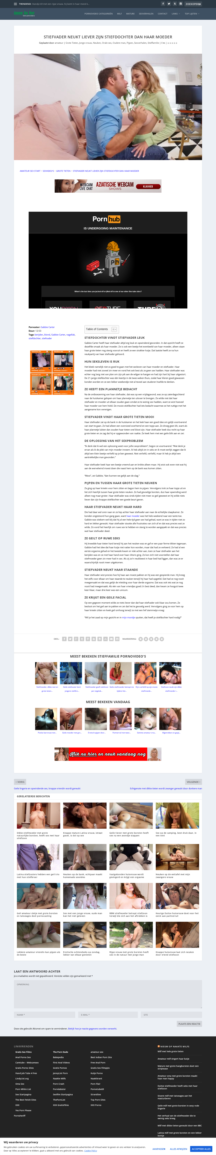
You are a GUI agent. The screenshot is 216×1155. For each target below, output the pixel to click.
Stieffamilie (153, 42)
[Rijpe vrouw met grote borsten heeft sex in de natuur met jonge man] (131, 935)
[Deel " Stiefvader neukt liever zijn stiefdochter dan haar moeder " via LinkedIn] (94, 639)
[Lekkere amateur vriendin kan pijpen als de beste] (38, 935)
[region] (108, 1146)
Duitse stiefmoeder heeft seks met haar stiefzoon (177, 1087)
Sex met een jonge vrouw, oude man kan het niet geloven (82, 914)
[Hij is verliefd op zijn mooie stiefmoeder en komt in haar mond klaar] (146, 673)
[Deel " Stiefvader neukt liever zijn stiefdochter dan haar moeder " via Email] (111, 639)
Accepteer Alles (201, 1148)
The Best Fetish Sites (25, 1099)
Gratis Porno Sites (24, 1067)
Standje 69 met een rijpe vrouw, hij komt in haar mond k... (60, 4)
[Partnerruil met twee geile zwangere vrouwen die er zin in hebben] (122, 719)
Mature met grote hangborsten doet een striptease (178, 1067)
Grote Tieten (72, 42)
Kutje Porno (97, 1073)
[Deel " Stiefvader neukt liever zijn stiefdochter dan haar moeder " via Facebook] (64, 639)
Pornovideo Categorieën (98, 14)
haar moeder (133, 515)
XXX (17, 1105)
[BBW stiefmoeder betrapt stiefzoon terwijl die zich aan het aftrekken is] (131, 896)
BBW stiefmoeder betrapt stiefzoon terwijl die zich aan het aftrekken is (128, 914)
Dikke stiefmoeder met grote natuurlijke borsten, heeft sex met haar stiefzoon (38, 835)
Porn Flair (95, 1083)
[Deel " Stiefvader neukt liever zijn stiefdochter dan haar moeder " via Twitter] (70, 639)
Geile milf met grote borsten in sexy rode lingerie (178, 1107)
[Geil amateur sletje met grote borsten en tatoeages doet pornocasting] (38, 896)
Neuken (97, 42)
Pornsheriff (19, 1115)
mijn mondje (128, 617)
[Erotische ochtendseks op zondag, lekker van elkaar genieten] (85, 935)
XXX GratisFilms (61, 1105)
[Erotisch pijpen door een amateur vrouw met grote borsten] (97, 719)
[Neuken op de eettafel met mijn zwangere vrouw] (177, 857)
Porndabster (59, 1089)
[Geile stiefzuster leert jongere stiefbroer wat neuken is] (72, 673)
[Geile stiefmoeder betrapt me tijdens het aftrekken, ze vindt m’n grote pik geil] (122, 673)
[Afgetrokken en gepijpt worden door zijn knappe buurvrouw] (171, 719)
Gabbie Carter (48, 327)
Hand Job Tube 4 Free (26, 1073)
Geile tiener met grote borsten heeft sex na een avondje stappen (129, 834)
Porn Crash (58, 1083)
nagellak (70, 334)
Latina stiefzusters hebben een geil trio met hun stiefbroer (38, 875)
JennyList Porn (60, 1073)
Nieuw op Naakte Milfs (174, 1046)
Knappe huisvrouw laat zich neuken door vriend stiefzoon (175, 953)
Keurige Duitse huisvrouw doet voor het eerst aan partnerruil (177, 914)
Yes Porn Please (23, 1110)
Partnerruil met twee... (122, 732)
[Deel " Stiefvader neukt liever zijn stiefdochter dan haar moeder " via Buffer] (100, 639)
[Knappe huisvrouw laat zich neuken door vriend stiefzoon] (177, 935)
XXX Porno (96, 1105)
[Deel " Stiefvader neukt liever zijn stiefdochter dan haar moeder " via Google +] (76, 639)
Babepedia (58, 1057)
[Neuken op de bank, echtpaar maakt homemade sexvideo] (85, 857)
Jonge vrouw (85, 42)
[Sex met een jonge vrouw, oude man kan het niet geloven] (85, 896)
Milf (119, 14)
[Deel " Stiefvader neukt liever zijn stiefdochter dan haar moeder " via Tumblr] (82, 639)
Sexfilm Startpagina (63, 1094)
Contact (162, 14)
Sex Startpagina (23, 1094)
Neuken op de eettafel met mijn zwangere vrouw (173, 875)
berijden (39, 334)
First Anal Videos (61, 1062)
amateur (59, 42)
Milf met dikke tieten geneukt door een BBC (180, 1125)
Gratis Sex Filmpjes (100, 1067)
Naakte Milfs (59, 1078)
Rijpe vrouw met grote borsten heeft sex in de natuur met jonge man (129, 953)
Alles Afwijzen (178, 1148)
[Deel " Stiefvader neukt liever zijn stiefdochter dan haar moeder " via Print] (117, 639)
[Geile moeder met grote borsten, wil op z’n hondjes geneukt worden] (72, 719)
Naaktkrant (96, 1078)
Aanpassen (159, 1148)
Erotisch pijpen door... (97, 732)
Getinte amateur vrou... (146, 732)
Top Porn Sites (98, 1099)
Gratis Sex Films (23, 1052)
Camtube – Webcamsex (27, 1062)
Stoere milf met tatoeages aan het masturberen (175, 1097)
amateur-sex (97, 1052)
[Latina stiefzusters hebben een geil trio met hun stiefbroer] (38, 857)
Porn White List (23, 1089)
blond (47, 334)
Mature (130, 14)
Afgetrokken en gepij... (171, 732)
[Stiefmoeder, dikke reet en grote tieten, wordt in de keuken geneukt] (47, 673)
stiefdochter (35, 338)
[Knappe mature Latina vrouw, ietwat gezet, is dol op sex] (85, 816)
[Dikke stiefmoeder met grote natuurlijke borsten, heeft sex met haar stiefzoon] (38, 816)
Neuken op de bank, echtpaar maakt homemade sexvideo (82, 875)
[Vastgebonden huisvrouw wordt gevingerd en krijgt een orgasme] (131, 857)
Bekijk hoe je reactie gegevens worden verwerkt (92, 1028)
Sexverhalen (146, 14)
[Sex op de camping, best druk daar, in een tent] (177, 816)
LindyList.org (22, 1078)
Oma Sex (19, 1083)
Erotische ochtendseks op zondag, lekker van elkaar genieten (81, 953)
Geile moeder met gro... (72, 732)
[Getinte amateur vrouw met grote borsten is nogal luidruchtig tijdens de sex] (146, 719)
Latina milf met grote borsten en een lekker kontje (180, 1134)
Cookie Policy (90, 1150)
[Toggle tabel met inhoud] (112, 329)
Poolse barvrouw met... (47, 732)
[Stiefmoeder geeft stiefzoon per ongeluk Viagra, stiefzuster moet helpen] (97, 673)
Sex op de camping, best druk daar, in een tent (176, 834)
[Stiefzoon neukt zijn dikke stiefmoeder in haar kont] (171, 673)
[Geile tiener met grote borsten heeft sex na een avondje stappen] (131, 816)
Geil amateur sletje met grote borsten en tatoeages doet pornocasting (37, 914)
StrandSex (96, 1094)
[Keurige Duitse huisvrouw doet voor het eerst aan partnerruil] (177, 896)
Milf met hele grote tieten (171, 1051)
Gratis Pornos (60, 1067)
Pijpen (130, 42)
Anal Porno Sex (23, 1057)
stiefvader (47, 338)
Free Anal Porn (98, 1062)
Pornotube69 (97, 1089)
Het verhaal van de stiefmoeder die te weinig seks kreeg (177, 1117)
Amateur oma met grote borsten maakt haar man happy (177, 1077)
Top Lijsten (191, 14)
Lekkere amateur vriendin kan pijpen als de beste (38, 953)
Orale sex (107, 42)
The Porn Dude (60, 1052)
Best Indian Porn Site (101, 1057)
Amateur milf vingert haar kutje (173, 1058)
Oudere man (119, 42)
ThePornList (59, 1099)
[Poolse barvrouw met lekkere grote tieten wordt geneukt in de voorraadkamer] (47, 719)
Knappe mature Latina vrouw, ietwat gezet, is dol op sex (82, 834)
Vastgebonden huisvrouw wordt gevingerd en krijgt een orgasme (126, 875)
